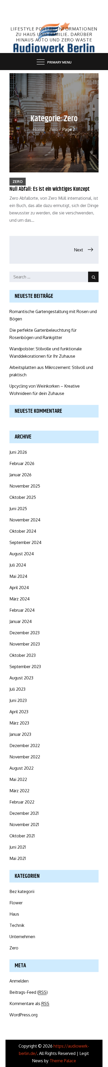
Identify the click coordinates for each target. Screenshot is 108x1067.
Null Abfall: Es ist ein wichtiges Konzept (49, 189)
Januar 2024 (20, 621)
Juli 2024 (17, 565)
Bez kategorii (21, 891)
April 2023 (18, 711)
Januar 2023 (20, 734)
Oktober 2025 (22, 497)
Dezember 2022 (24, 745)
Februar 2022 (21, 802)
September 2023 (25, 666)
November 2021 (24, 824)
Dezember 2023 (24, 632)
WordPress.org (23, 1014)
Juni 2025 (18, 508)
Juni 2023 (18, 700)
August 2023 (21, 677)
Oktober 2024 (22, 531)
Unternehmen (22, 936)
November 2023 (24, 644)
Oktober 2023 (22, 655)
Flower (16, 902)
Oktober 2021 (22, 835)
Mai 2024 (18, 576)
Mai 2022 (18, 779)
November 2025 (24, 486)
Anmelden (19, 981)
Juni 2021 (17, 847)
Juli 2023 (17, 689)
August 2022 (21, 768)
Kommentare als (29, 1003)
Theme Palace (63, 1060)
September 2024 (25, 542)
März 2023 (19, 723)
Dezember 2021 (24, 813)
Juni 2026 (18, 452)
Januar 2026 (20, 474)
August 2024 (21, 553)
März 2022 (19, 790)
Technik (16, 925)
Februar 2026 (21, 463)
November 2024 (24, 519)
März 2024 (19, 598)
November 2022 (24, 756)
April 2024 (19, 587)
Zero (18, 181)
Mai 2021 (17, 858)
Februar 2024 (22, 610)
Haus (14, 914)
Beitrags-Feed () (28, 992)
